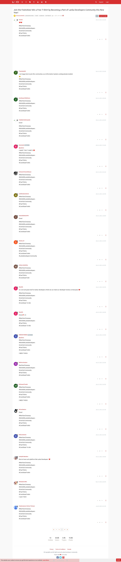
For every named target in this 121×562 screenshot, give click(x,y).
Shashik (21, 287)
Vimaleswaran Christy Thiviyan (27, 506)
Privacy (51, 549)
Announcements (20, 15)
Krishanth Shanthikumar (25, 171)
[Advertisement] (59, 54)
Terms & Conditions (60, 549)
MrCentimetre (22, 409)
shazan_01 (21, 240)
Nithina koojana (23, 362)
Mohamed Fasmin (23, 384)
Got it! (118, 560)
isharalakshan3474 (23, 215)
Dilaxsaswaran (22, 434)
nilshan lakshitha (23, 265)
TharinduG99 (22, 71)
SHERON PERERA (23, 334)
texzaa (21, 19)
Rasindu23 (21, 145)
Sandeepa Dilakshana (24, 98)
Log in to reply (103, 16)
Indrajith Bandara (23, 456)
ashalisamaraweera (24, 193)
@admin (27, 145)
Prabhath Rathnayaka (24, 119)
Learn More (46, 560)
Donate (69, 549)
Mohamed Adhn (23, 481)
